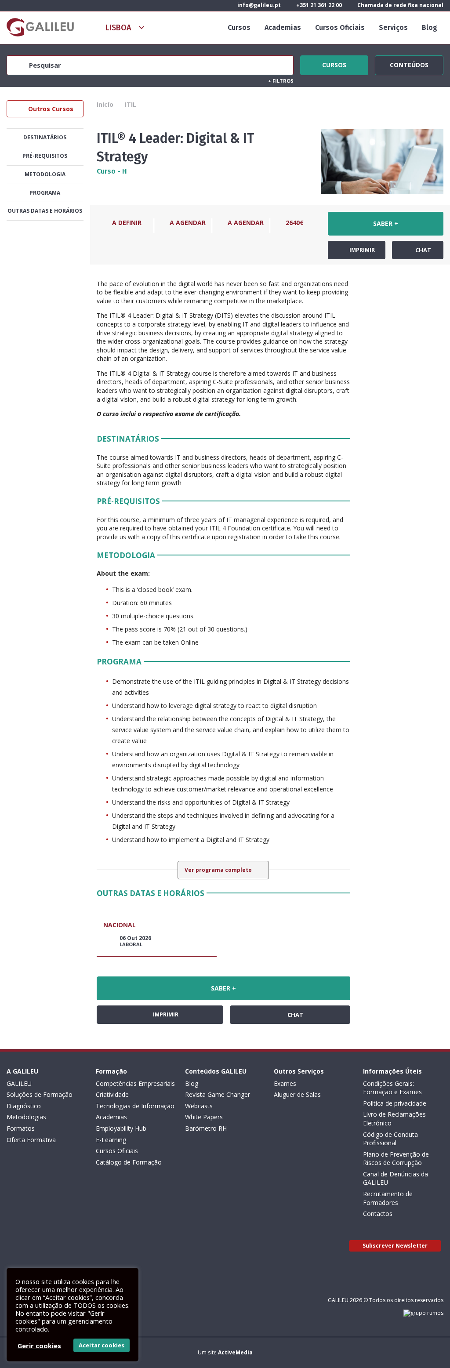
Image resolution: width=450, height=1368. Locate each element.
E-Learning (111, 1140)
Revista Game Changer (217, 1094)
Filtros (281, 80)
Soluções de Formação (40, 1094)
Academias (283, 27)
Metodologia (45, 174)
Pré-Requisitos (44, 156)
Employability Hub (121, 1128)
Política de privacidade (394, 1103)
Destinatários (44, 137)
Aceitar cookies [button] (101, 1345)
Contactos (377, 1213)
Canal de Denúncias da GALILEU (395, 1178)
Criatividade (112, 1094)
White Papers (204, 1117)
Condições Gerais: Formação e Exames (392, 1087)
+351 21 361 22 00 (318, 5)
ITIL (130, 104)
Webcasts (199, 1106)
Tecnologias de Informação (135, 1106)
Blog (429, 27)
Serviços (393, 27)
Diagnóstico (24, 1106)
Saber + (385, 223)
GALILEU (19, 1083)
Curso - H (112, 171)
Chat (422, 250)
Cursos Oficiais (340, 27)
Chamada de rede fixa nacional (399, 5)
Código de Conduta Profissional (390, 1138)
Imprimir (361, 250)
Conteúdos (409, 63)
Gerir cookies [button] (39, 1345)
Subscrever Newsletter (395, 1245)
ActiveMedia (235, 1352)
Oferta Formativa (31, 1140)
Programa (44, 192)
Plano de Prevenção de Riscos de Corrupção (396, 1158)
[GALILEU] (40, 27)
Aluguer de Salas (297, 1094)
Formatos (21, 1128)
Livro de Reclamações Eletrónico (394, 1118)
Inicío (105, 104)
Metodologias (26, 1117)
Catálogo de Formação (129, 1162)
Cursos (239, 27)
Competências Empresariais (135, 1083)
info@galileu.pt (258, 5)
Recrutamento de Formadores (388, 1198)
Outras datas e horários (44, 210)
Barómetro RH (206, 1128)
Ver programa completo (219, 870)
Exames (285, 1083)
